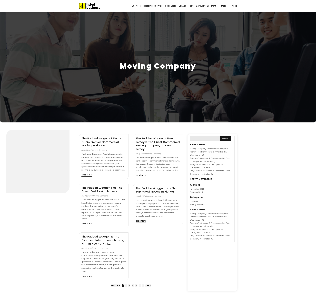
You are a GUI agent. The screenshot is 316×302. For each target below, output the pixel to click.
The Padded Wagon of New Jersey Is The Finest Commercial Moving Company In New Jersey (158, 144)
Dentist (214, 5)
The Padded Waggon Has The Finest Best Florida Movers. (101, 189)
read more (86, 174)
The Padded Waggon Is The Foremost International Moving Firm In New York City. (102, 240)
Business (136, 5)
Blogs (234, 5)
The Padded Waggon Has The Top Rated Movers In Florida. (156, 190)
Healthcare (170, 5)
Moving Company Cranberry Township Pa (209, 148)
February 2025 (196, 192)
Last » (148, 286)
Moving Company (99, 150)
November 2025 (197, 189)
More (223, 5)
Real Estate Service (152, 5)
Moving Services (197, 204)
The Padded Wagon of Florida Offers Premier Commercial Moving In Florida (101, 142)
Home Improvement (199, 5)
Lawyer (182, 5)
